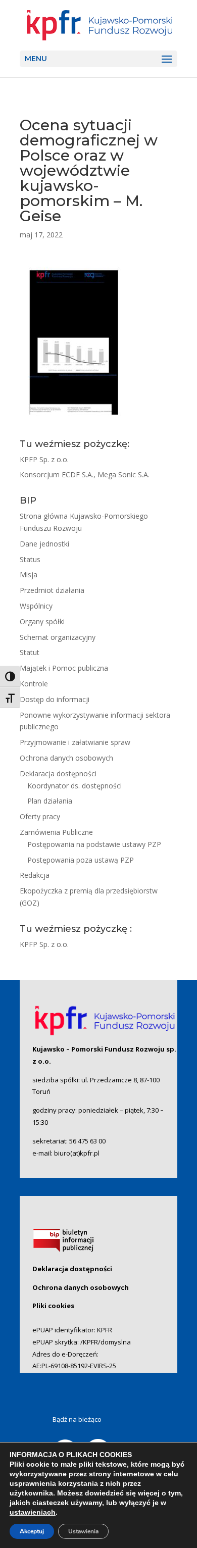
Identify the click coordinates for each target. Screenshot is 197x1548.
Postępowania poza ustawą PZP (80, 860)
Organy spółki (42, 621)
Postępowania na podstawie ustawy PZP (94, 844)
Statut (29, 652)
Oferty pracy (40, 816)
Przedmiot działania (52, 590)
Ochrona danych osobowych (66, 758)
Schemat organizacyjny (57, 637)
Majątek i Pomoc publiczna (64, 668)
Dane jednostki (44, 543)
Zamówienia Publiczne (56, 832)
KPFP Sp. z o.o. (44, 459)
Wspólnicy (36, 606)
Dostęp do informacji (54, 699)
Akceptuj (32, 1531)
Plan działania (49, 801)
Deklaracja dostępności (58, 773)
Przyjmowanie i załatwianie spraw (75, 742)
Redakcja (35, 875)
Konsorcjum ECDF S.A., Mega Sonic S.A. (85, 474)
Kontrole (34, 683)
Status (30, 559)
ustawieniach (33, 1512)
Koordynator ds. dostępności (74, 785)
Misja (28, 574)
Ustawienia (83, 1531)
